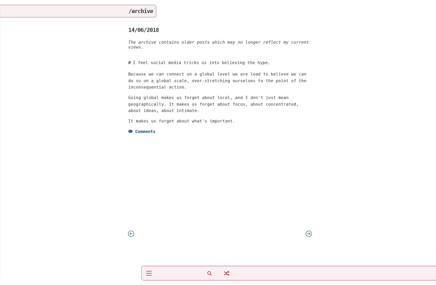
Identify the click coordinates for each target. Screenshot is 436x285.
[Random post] (226, 276)
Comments (145, 131)
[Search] (209, 276)
